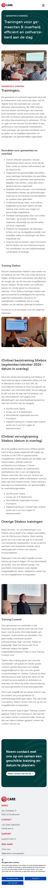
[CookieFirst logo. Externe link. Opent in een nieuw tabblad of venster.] (2, 860)
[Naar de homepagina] (7, 5)
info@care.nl (7, 828)
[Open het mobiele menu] (43, 5)
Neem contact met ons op (19, 773)
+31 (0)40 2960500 (10, 825)
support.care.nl (8, 839)
